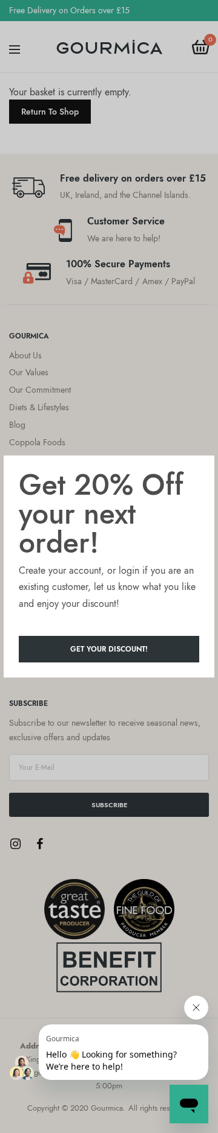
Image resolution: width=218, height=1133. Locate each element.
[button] (109, 649)
